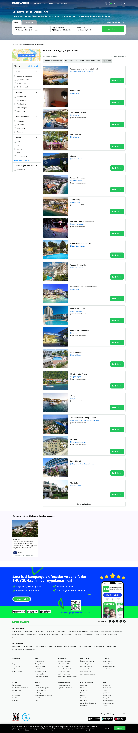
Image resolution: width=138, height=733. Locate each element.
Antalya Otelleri (39, 664)
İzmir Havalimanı (108, 669)
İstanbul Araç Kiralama (87, 661)
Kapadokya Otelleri (18, 634)
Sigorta (37, 682)
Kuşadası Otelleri (67, 634)
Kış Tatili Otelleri (17, 649)
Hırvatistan (22, 44)
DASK (36, 700)
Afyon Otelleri (112, 634)
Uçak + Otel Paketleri (41, 677)
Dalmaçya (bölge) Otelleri (35, 44)
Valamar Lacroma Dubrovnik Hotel (84, 69)
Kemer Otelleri (40, 631)
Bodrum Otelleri (40, 666)
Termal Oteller (28, 646)
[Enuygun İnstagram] (113, 621)
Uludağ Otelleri (83, 631)
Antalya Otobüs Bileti (64, 674)
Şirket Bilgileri (84, 690)
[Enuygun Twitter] (117, 621)
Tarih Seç (115, 81)
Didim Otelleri (61, 631)
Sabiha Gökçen (107, 661)
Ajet (13, 669)
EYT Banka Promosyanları (20, 688)
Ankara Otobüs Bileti (64, 664)
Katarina (73, 439)
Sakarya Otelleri (106, 631)
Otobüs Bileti (62, 658)
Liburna (73, 156)
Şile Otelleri (78, 634)
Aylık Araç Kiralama (86, 671)
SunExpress (16, 666)
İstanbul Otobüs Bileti (64, 661)
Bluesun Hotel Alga (77, 178)
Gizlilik (105, 705)
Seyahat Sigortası (40, 690)
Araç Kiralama (85, 658)
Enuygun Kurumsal (64, 682)
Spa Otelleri (73, 646)
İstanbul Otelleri (40, 661)
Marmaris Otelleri (40, 671)
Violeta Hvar (75, 91)
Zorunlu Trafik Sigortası (42, 688)
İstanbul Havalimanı (109, 664)
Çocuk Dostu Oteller (86, 646)
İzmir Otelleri (39, 669)
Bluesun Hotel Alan (77, 308)
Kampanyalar (107, 688)
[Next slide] (64, 75)
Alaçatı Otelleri (88, 634)
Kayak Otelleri (111, 646)
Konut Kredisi (16, 690)
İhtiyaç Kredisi (16, 685)
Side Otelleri (50, 631)
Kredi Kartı (15, 698)
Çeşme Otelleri (28, 631)
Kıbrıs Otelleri (72, 631)
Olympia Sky (75, 200)
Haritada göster (28, 55)
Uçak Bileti (16, 658)
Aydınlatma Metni (108, 700)
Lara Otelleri (16, 638)
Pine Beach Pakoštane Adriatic (82, 221)
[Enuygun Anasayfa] (20, 3)
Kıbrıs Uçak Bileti (17, 671)
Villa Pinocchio (75, 134)
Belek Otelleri (55, 634)
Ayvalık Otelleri (43, 634)
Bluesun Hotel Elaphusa (79, 330)
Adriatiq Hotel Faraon (78, 374)
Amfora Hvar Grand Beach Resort (83, 287)
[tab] (17, 22)
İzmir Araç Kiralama (86, 666)
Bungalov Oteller (99, 646)
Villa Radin (74, 483)
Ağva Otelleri (94, 631)
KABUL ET (119, 728)
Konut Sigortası (39, 698)
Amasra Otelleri (31, 634)
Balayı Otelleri (16, 646)
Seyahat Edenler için (64, 685)
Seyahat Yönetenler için (65, 688)
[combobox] (33, 30)
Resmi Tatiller (107, 695)
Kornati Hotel (75, 461)
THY (13, 661)
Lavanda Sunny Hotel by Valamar (83, 417)
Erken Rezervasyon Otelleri (43, 646)
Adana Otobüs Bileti (64, 671)
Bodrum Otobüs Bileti (64, 669)
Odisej (72, 396)
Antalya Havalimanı (109, 666)
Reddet (27, 730)
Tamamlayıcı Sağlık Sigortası (43, 695)
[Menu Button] (115, 3)
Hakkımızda (83, 685)
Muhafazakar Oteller (60, 646)
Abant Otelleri (117, 631)
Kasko (37, 685)
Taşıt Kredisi (16, 693)
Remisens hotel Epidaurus (80, 243)
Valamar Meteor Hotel (79, 265)
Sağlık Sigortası (39, 693)
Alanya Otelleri (16, 631)
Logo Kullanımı (84, 698)
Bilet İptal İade (107, 698)
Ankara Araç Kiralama (87, 664)
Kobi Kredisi (16, 695)
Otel (16, 44)
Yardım (105, 690)
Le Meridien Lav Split (78, 112)
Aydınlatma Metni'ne (87, 728)
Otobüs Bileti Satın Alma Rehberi (67, 677)
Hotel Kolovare (76, 352)
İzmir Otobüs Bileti (63, 666)
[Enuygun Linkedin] (121, 621)
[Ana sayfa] (13, 44)
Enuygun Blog (107, 685)
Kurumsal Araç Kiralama (87, 674)
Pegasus (15, 664)
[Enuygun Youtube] (124, 621)
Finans (14, 682)
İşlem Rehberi (107, 693)
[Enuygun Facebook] (110, 621)
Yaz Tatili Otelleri (30, 649)
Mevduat (15, 700)
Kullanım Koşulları (108, 703)
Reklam (82, 693)
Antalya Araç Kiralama (87, 669)
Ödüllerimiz (83, 700)
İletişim (82, 688)
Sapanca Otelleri (100, 634)
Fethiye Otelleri (39, 674)
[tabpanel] (69, 30)
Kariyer (82, 695)
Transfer (106, 658)
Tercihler (106, 728)
